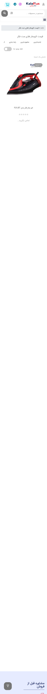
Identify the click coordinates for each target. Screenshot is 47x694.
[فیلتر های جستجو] (11, 13)
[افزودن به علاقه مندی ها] (16, 118)
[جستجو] (4, 13)
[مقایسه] (21, 118)
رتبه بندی (12, 42)
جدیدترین (37, 42)
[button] (44, 19)
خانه (42, 28)
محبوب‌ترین (24, 42)
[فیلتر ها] (8, 686)
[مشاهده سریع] (26, 118)
